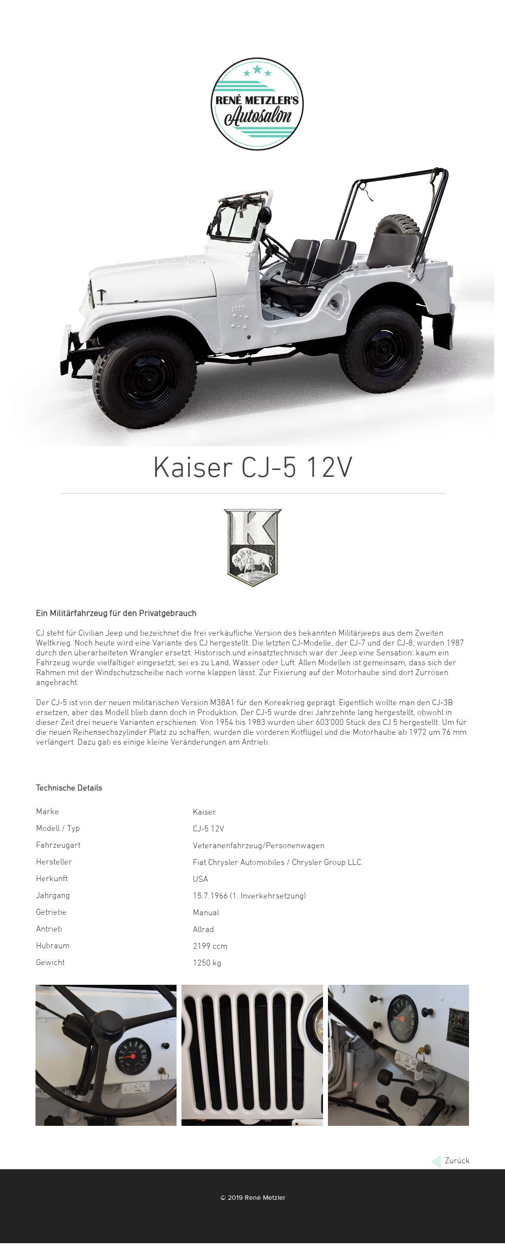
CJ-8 (405, 643)
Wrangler (146, 653)
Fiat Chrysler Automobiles (239, 863)
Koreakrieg (284, 703)
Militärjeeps (359, 634)
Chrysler (307, 863)
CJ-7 (357, 643)
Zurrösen (431, 673)
